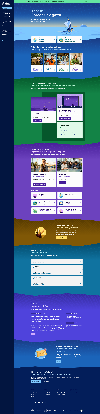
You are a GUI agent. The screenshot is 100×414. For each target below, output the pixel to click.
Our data (33, 396)
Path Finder (61, 1)
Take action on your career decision (68, 134)
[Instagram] (36, 402)
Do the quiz (62, 182)
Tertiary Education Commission (74, 391)
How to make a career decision (67, 132)
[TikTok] (42, 402)
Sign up (58, 361)
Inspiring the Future (74, 393)
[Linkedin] (45, 402)
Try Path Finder (37, 120)
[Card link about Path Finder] (43, 110)
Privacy (58, 390)
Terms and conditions (61, 392)
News (33, 334)
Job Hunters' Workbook (39, 184)
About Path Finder (65, 130)
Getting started (34, 392)
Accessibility (47, 394)
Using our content (61, 394)
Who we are (33, 390)
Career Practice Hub (61, 237)
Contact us (46, 381)
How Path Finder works (65, 118)
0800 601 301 (37, 381)
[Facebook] (32, 402)
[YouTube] (39, 402)
